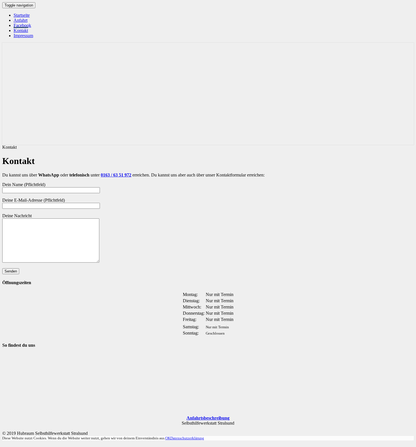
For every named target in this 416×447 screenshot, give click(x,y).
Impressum (23, 35)
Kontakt (21, 30)
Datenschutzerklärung (187, 438)
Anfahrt (20, 20)
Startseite (22, 15)
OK (167, 438)
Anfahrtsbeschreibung (208, 418)
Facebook (22, 25)
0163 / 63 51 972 (116, 175)
